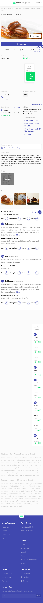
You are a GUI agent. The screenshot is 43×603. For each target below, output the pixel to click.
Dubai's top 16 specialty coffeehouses (16, 148)
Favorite (25, 50)
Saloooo (13, 224)
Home (3, 8)
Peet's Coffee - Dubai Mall (37, 347)
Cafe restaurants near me (29, 475)
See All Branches (30, 135)
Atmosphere (14, 219)
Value (34, 219)
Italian (3, 58)
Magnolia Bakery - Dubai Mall (37, 370)
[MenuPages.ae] (21, 3)
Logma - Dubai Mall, (28, 501)
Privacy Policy (7, 573)
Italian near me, (10, 468)
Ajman (23, 556)
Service (25, 219)
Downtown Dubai (19, 8)
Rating (15, 214)
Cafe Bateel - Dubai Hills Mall (31, 125)
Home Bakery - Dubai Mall (37, 438)
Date (9, 214)
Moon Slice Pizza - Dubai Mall (37, 393)
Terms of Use (6, 577)
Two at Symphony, (19, 496)
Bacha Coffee (37, 416)
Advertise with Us (27, 527)
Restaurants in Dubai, (10, 458)
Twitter (25, 581)
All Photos (36, 36)
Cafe (7, 58)
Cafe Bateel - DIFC (31, 121)
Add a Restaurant (27, 531)
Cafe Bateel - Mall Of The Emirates (32, 130)
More (18, 235)
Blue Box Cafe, (13, 501)
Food (4, 219)
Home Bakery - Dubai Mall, (21, 504)
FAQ (3, 538)
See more (17, 107)
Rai (11, 256)
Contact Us (6, 534)
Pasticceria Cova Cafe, (17, 494)
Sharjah (23, 552)
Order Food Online (29, 68)
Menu (7, 179)
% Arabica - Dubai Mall (37, 406)
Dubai (38, 3)
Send (38, 596)
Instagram (26, 573)
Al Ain (23, 563)
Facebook (26, 577)
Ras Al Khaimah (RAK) (28, 560)
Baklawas (14, 281)
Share (35, 50)
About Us (5, 527)
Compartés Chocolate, (29, 486)
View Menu (22, 44)
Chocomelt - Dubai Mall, (13, 499)
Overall (36, 212)
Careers (4, 531)
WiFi (25, 95)
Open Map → (37, 105)
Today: (5, 110)
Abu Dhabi (25, 548)
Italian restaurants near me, (27, 468)
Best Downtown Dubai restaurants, (17, 460)
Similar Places (37, 328)
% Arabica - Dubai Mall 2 (37, 426)
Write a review (11, 50)
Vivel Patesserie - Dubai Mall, (28, 489)
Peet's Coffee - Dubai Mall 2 (37, 357)
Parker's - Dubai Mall (37, 337)
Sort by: (3, 214)
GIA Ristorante (37, 383)
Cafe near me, (13, 475)
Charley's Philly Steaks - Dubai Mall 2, (16, 484)
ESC (33, 12)
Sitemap (5, 581)
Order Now (31, 77)
